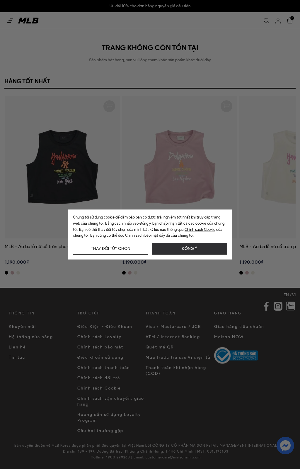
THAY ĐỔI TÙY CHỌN (110, 248)
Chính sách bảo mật (141, 235)
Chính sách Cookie (200, 229)
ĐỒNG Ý (189, 248)
